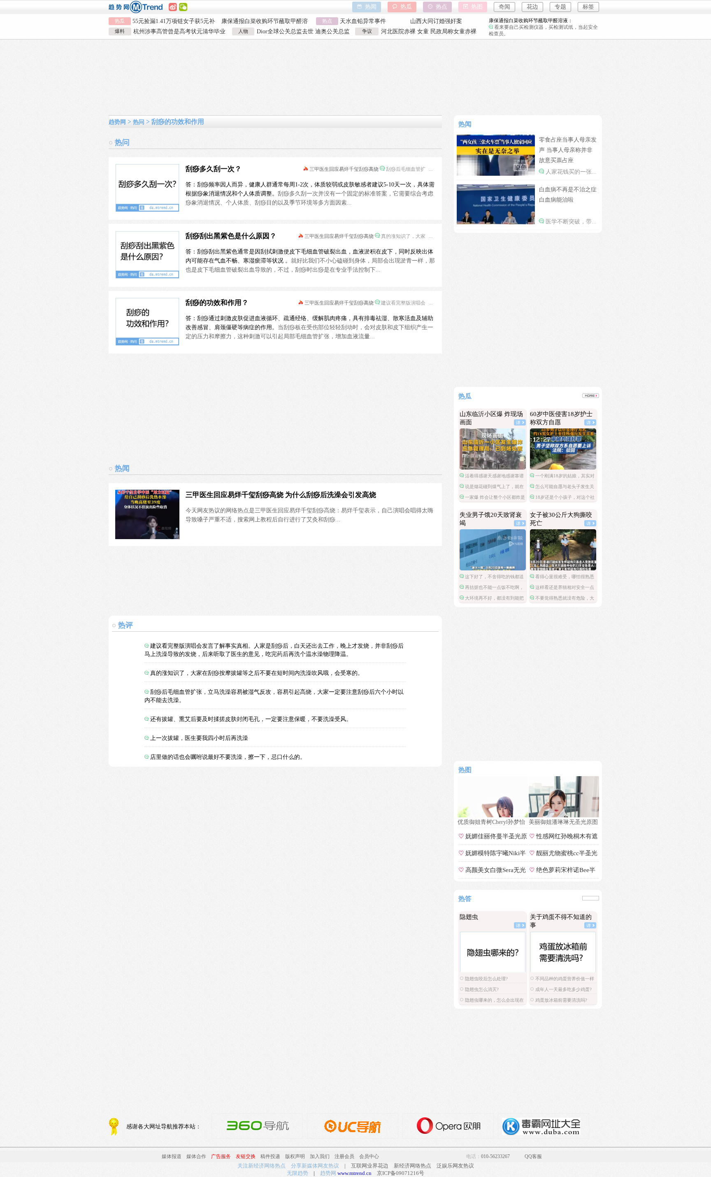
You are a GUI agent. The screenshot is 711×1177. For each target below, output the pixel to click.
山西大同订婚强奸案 (436, 21)
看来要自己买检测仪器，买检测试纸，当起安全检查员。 (543, 27)
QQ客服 (533, 1156)
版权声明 (295, 1156)
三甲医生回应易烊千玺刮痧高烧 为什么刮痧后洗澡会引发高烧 (281, 495)
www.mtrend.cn (354, 1173)
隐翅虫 (469, 917)
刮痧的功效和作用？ (217, 303)
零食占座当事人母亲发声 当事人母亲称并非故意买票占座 (568, 150)
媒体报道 (171, 1156)
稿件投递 (270, 1156)
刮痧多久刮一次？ (214, 169)
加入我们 (320, 1156)
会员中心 (369, 1156)
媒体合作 (196, 1156)
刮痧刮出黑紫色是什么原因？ (231, 236)
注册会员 (344, 1156)
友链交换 (246, 1156)
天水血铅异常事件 (363, 21)
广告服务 (221, 1156)
